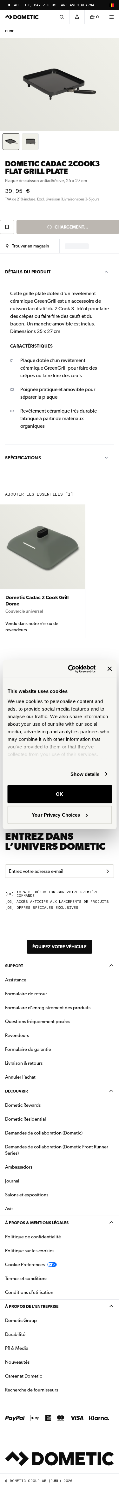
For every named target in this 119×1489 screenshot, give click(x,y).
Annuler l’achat (20, 1077)
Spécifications (23, 457)
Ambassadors (18, 1167)
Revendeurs (17, 1035)
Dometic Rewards (23, 1105)
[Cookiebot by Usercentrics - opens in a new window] (71, 669)
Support (14, 965)
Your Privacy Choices (56, 814)
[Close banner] (109, 669)
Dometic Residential (45, 1119)
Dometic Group (41, 1320)
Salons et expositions (26, 1195)
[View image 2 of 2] (30, 141)
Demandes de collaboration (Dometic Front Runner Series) (56, 1150)
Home (9, 31)
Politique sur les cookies (29, 1251)
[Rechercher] (61, 17)
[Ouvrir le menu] (111, 17)
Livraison (53, 199)
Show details (84, 774)
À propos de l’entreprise (31, 1306)
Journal (12, 1181)
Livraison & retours (24, 1063)
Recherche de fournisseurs (31, 1390)
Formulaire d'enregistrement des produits (47, 1007)
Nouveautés (37, 1362)
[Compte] (76, 17)
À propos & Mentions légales (37, 1222)
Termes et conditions (26, 1278)
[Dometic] (22, 17)
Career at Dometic (43, 1376)
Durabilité (15, 1334)
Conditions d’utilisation (29, 1292)
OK (59, 794)
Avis (9, 1209)
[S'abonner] (107, 871)
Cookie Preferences (25, 1264)
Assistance (15, 980)
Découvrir (16, 1091)
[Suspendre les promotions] (9, 5)
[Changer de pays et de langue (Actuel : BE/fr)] (111, 5)
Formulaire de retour (26, 994)
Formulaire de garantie (28, 1049)
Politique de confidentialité (33, 1237)
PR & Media (36, 1348)
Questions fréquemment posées (37, 1021)
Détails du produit (27, 271)
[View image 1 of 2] (11, 141)
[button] (27, 246)
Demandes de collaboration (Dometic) (44, 1133)
